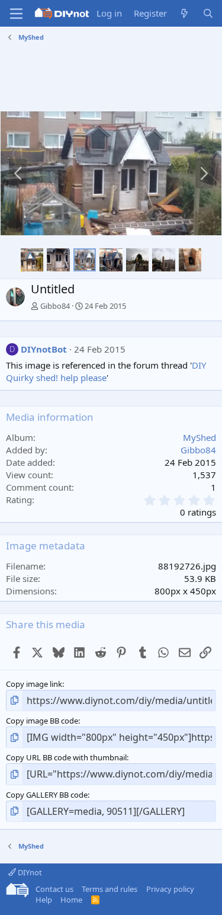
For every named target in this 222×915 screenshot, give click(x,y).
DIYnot (29, 872)
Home (71, 899)
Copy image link (34, 684)
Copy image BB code (42, 720)
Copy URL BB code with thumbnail (66, 757)
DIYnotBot (44, 349)
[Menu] (16, 13)
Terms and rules (109, 889)
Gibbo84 (55, 305)
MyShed (199, 437)
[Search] (208, 13)
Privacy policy (170, 889)
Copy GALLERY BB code (47, 794)
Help (44, 899)
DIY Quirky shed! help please (106, 371)
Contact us (54, 889)
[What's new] (184, 13)
